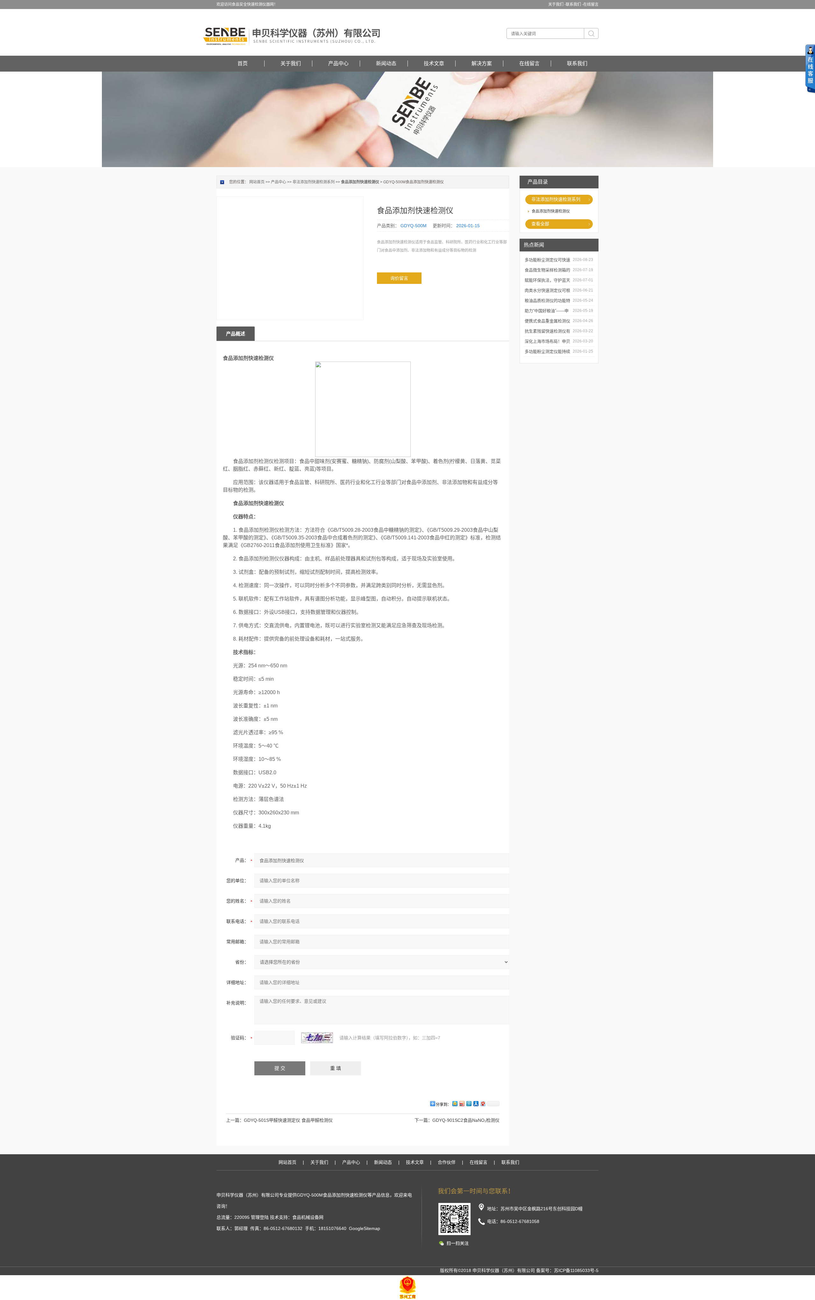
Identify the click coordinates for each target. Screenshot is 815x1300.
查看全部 (540, 223)
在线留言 (591, 4)
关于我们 (290, 63)
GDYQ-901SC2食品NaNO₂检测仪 (466, 1120)
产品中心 (338, 63)
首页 (242, 63)
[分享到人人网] (475, 1103)
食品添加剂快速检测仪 (551, 211)
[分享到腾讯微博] (468, 1103)
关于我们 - (557, 4)
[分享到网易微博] (482, 1103)
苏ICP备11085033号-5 (576, 1270)
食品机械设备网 (307, 1217)
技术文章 (434, 63)
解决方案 (481, 63)
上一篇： (235, 1120)
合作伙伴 (447, 1162)
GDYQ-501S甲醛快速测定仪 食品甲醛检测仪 (288, 1120)
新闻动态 (386, 63)
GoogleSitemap (364, 1228)
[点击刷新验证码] (317, 1037)
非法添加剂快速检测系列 (555, 199)
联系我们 (577, 63)
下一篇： (423, 1120)
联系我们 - (574, 4)
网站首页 (257, 182)
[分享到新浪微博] (461, 1103)
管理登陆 (260, 1217)
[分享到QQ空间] (454, 1103)
